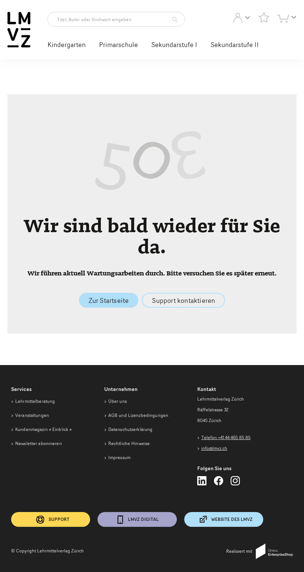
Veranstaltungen (32, 415)
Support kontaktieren (183, 300)
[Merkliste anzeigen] (264, 17)
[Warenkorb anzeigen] (287, 19)
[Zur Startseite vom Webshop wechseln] (18, 46)
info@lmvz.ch (214, 448)
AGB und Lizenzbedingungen (138, 415)
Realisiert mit (239, 551)
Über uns (117, 401)
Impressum (119, 457)
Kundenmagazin (43, 429)
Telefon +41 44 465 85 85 (226, 437)
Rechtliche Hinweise (129, 443)
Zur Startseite (109, 300)
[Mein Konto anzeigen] (241, 19)
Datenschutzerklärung (130, 429)
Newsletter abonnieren (38, 443)
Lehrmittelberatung (35, 401)
